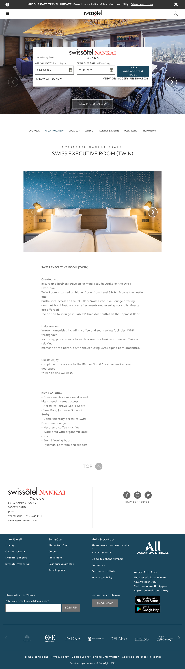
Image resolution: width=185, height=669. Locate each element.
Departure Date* (94, 63)
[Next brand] (179, 637)
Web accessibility (102, 577)
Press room (55, 557)
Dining (89, 131)
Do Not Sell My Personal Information (95, 656)
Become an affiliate (103, 571)
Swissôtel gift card (16, 557)
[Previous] (13, 82)
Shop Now (105, 603)
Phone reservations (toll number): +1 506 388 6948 (110, 549)
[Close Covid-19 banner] (176, 4)
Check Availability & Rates (133, 71)
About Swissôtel (58, 545)
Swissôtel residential (17, 564)
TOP (87, 466)
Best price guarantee (61, 564)
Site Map (156, 656)
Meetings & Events (108, 131)
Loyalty (10, 545)
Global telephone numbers (107, 558)
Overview (34, 131)
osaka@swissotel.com (22, 520)
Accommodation (54, 131)
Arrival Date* (50, 63)
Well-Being (130, 131)
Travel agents (57, 570)
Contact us (98, 565)
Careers (53, 551)
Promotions (149, 131)
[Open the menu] (7, 13)
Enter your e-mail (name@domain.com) (27, 601)
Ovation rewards (15, 551)
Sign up (72, 609)
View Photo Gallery (92, 103)
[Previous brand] (6, 637)
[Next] (172, 82)
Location (74, 131)
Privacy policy (60, 656)
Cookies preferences (135, 656)
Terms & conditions (35, 656)
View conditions (142, 4)
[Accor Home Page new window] (153, 563)
